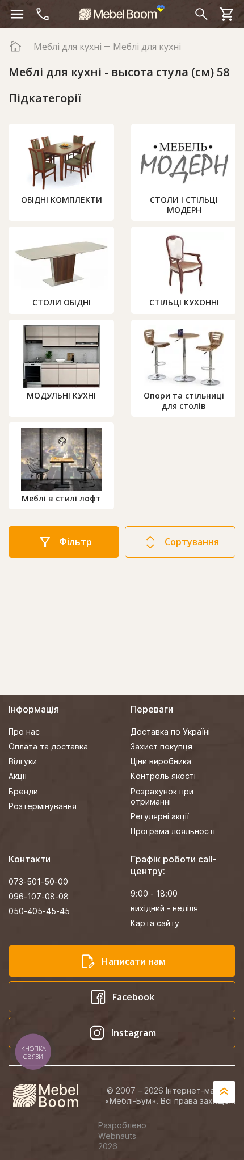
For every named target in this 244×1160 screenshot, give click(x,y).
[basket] (226, 14)
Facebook (133, 997)
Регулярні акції (160, 816)
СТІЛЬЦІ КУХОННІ (184, 302)
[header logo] (122, 12)
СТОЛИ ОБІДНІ (61, 302)
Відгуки (23, 761)
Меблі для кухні (67, 47)
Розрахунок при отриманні (162, 796)
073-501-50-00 (38, 881)
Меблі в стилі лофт (61, 498)
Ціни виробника (161, 761)
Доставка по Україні (170, 731)
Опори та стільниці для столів (184, 400)
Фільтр (75, 541)
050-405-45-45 (39, 911)
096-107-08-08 (39, 896)
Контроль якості (163, 776)
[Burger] (17, 14)
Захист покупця (161, 746)
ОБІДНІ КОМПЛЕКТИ (61, 199)
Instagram (133, 1033)
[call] (42, 14)
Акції (18, 776)
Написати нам (134, 961)
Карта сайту (155, 923)
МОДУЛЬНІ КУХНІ (61, 395)
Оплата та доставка (48, 746)
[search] (201, 14)
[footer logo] (52, 1096)
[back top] (224, 1092)
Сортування (192, 541)
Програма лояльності (173, 831)
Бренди (23, 791)
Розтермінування (43, 806)
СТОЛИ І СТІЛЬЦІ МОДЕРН (184, 204)
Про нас (24, 731)
